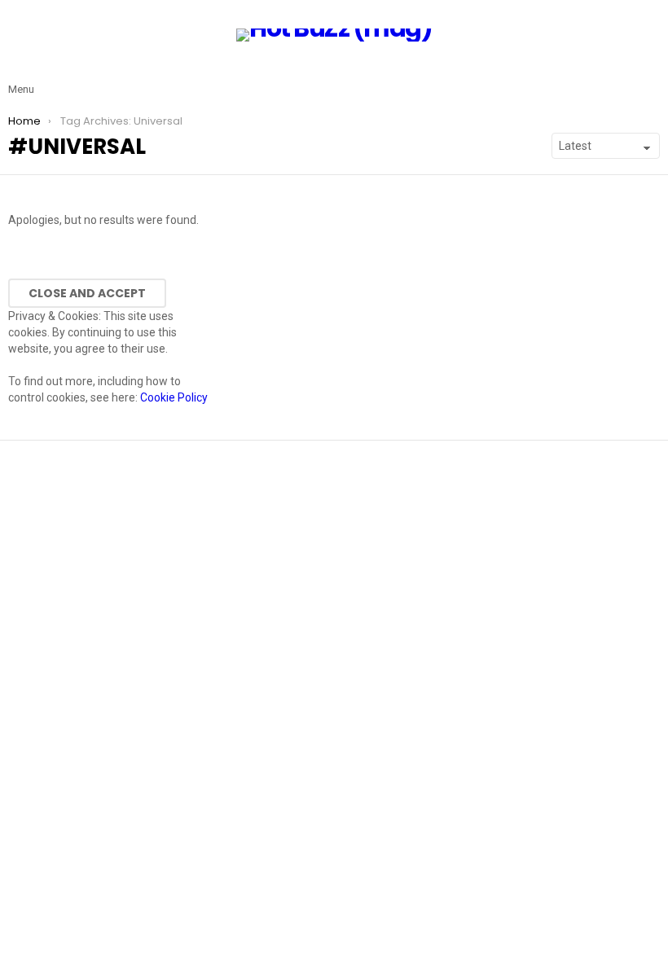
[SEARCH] (650, 76)
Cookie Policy (174, 397)
